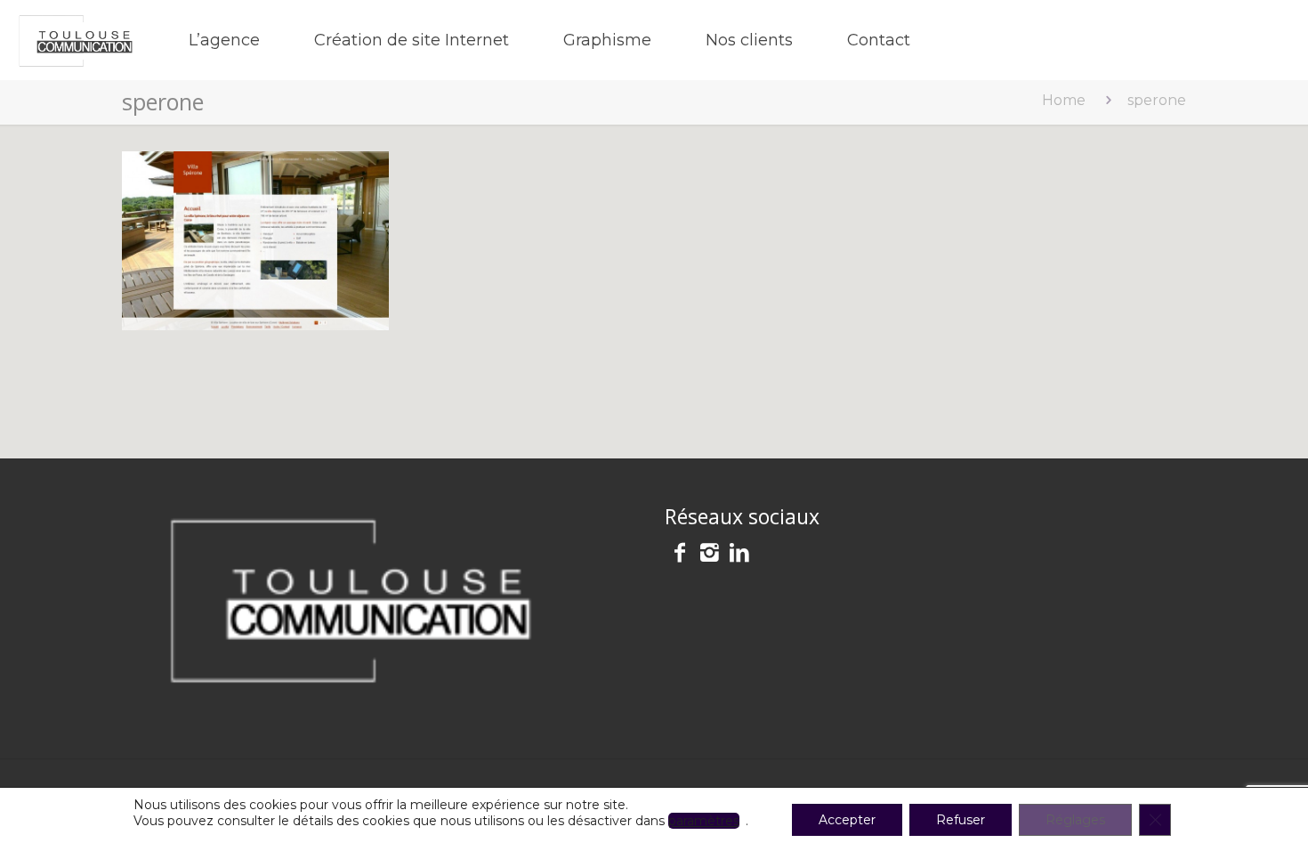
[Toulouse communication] (76, 40)
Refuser (960, 820)
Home (1064, 100)
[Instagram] (710, 555)
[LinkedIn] (739, 555)
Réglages (1075, 820)
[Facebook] (680, 555)
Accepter (847, 820)
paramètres (703, 821)
